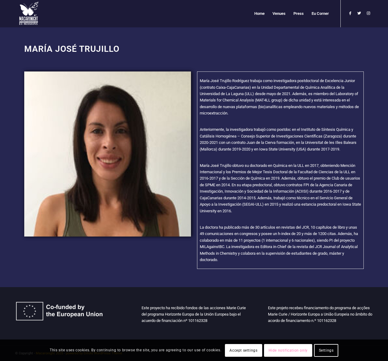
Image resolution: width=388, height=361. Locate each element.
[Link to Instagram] (368, 13)
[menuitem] (259, 13)
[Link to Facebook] (350, 13)
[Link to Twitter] (359, 13)
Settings (326, 350)
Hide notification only (288, 350)
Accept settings (243, 350)
